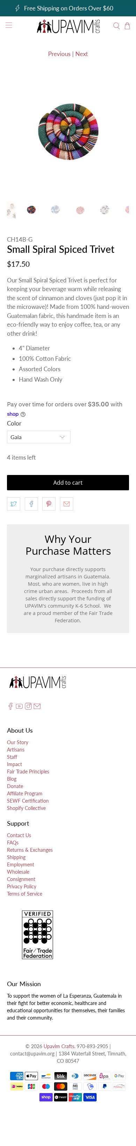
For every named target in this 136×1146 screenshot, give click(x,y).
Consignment (21, 879)
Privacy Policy (21, 886)
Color (14, 423)
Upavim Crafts (59, 1046)
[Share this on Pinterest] (48, 503)
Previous (59, 53)
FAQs (12, 842)
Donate (15, 786)
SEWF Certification (28, 801)
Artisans (15, 750)
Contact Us (19, 835)
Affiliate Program (25, 793)
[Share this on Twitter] (13, 503)
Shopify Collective (26, 808)
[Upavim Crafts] (68, 26)
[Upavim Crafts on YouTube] (19, 708)
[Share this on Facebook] (31, 503)
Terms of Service (24, 894)
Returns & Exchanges (30, 850)
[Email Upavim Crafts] (36, 708)
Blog (11, 779)
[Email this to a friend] (66, 503)
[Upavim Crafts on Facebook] (10, 708)
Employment (20, 864)
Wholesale (18, 872)
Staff (12, 757)
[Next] (118, 133)
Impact (14, 764)
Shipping (16, 857)
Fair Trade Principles (28, 771)
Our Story (17, 742)
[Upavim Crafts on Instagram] (28, 708)
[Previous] (18, 133)
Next (81, 53)
